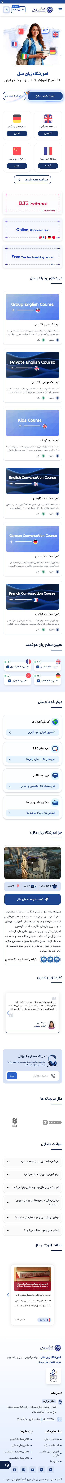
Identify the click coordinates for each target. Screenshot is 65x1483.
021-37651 (49, 1419)
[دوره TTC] (32, 256)
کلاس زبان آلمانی (20, 1445)
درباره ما (54, 1461)
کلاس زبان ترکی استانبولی (16, 1452)
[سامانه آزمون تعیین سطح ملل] (32, 229)
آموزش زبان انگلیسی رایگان (49, 1453)
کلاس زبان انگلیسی (19, 1439)
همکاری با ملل (51, 1439)
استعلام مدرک (51, 1445)
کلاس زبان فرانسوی (19, 1458)
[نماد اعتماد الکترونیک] (53, 1375)
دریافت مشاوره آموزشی (31, 1056)
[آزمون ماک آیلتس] (32, 202)
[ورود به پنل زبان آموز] (6, 9)
